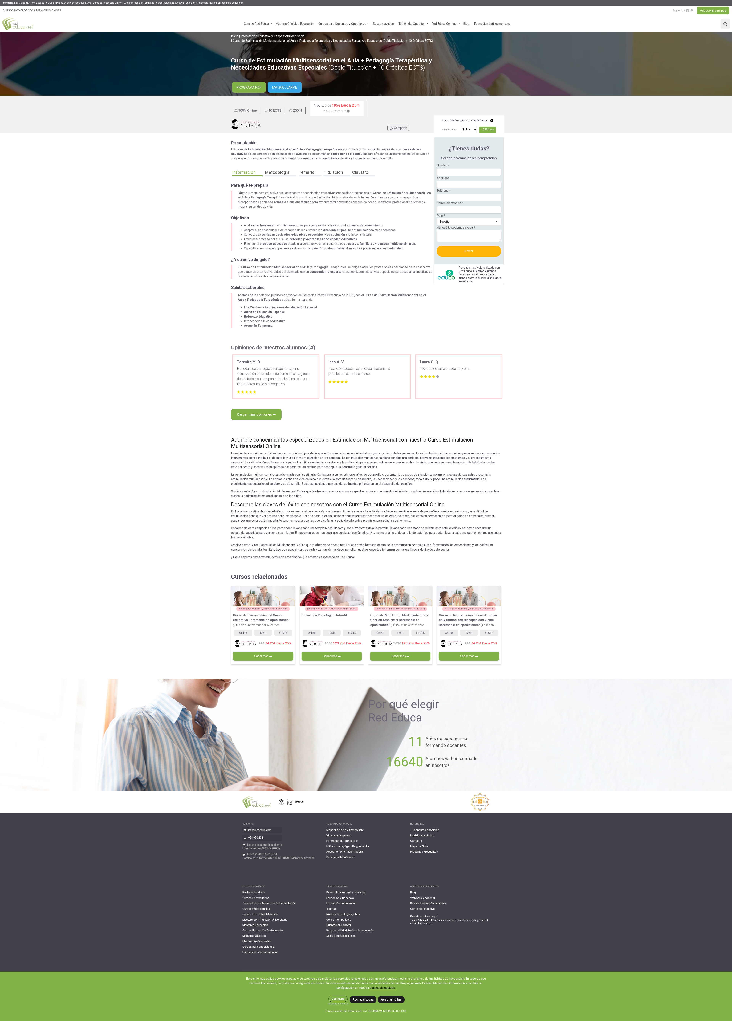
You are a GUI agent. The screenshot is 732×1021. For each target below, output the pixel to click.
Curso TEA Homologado (31, 3)
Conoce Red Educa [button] (256, 24)
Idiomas (331, 909)
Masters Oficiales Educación (294, 24)
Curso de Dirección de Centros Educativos (68, 3)
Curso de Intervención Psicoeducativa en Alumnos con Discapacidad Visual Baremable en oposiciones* (468, 620)
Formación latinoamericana (259, 952)
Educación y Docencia (340, 898)
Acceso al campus (713, 10)
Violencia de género (338, 835)
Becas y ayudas (383, 24)
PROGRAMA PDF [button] (249, 87)
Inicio (234, 36)
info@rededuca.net (259, 829)
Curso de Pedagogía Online (107, 3)
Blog (466, 24)
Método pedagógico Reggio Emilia (347, 846)
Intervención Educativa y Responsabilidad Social (273, 36)
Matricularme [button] (284, 87)
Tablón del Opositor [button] (412, 24)
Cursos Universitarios (255, 898)
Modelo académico (422, 835)
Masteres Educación (255, 925)
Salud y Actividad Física (341, 936)
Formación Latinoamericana (492, 24)
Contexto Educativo (422, 909)
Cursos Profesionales (256, 909)
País (441, 216)
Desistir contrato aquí (423, 916)
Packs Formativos (253, 892)
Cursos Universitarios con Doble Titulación (269, 903)
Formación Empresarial (340, 903)
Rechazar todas (363, 999)
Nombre (443, 165)
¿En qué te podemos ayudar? (456, 227)
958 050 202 (255, 837)
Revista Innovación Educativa (428, 903)
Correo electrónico (450, 203)
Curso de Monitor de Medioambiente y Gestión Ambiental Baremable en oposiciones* (399, 620)
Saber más (261, 656)
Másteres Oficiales (254, 936)
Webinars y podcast (422, 898)
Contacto (416, 841)
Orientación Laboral (338, 925)
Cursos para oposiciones (258, 946)
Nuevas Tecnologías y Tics (343, 914)
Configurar (338, 998)
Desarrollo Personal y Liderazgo (346, 892)
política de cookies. (383, 988)
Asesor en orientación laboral (344, 851)
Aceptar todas (391, 999)
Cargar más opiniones (255, 414)
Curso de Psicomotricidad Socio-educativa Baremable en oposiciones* (261, 620)
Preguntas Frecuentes (424, 851)
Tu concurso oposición (424, 830)
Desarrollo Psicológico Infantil (324, 615)
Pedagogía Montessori (340, 857)
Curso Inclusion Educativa (170, 3)
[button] (247, 172)
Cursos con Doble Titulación (260, 914)
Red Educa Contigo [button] (444, 24)
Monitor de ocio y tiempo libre (345, 830)
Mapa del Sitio (419, 846)
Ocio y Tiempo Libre (338, 919)
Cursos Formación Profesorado (262, 930)
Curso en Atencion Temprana (139, 3)
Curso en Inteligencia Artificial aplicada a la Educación (214, 3)
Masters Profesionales (256, 941)
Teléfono (444, 190)
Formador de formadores (342, 841)
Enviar (469, 251)
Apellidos (443, 178)
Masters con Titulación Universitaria (264, 919)
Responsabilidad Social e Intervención (350, 930)
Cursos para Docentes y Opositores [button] (342, 24)
